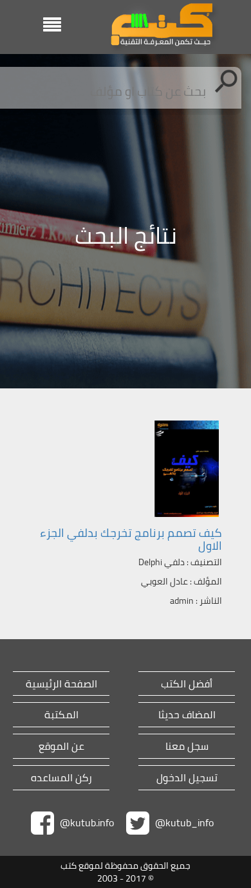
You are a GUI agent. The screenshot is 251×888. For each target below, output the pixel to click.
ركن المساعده (61, 777)
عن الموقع (61, 746)
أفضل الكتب (186, 683)
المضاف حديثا (187, 714)
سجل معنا (187, 746)
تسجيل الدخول (187, 777)
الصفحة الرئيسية (61, 683)
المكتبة (61, 714)
